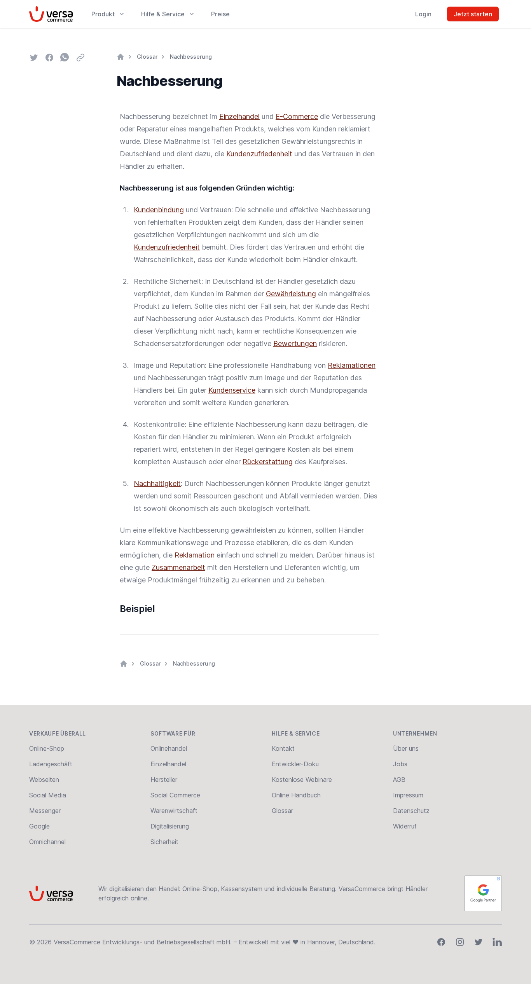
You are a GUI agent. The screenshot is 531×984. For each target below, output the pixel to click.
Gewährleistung (291, 294)
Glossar (147, 56)
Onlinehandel (168, 748)
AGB (399, 779)
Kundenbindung (159, 210)
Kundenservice (231, 390)
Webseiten (44, 779)
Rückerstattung (268, 462)
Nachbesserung (191, 56)
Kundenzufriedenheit (259, 154)
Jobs (400, 764)
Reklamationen (352, 365)
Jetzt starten (473, 14)
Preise (220, 14)
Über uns (406, 748)
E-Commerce (297, 116)
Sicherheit (164, 842)
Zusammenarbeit (178, 567)
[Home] (120, 57)
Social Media (47, 795)
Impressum (408, 795)
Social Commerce (175, 795)
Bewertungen (295, 343)
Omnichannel (47, 842)
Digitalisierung (169, 826)
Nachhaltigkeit (157, 483)
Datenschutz (411, 810)
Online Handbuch (296, 795)
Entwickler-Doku (295, 764)
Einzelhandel (239, 116)
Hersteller (163, 779)
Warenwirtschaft (173, 810)
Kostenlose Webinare (302, 779)
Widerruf (405, 826)
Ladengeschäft (50, 764)
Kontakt (283, 748)
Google (39, 826)
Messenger (45, 810)
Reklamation (195, 555)
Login (423, 14)
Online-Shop (46, 748)
